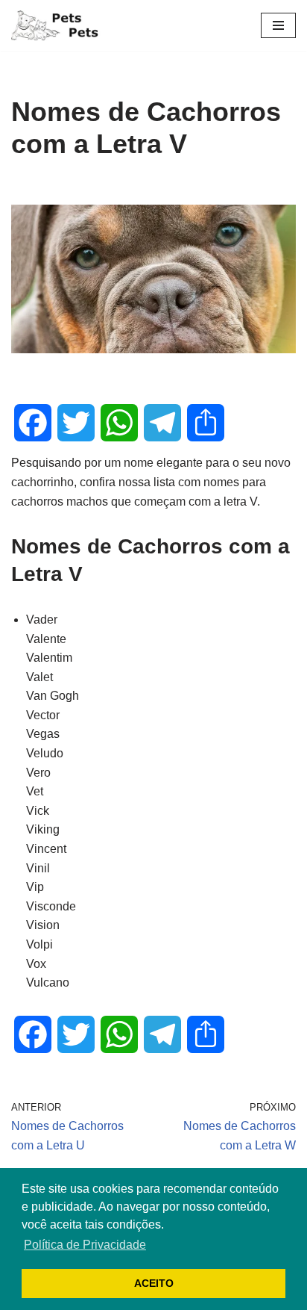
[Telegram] (162, 422)
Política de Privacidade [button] (85, 1244)
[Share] (205, 422)
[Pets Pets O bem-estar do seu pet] (56, 25)
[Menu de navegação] (278, 25)
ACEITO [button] (154, 1283)
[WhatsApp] (119, 422)
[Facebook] (32, 422)
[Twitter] (76, 422)
